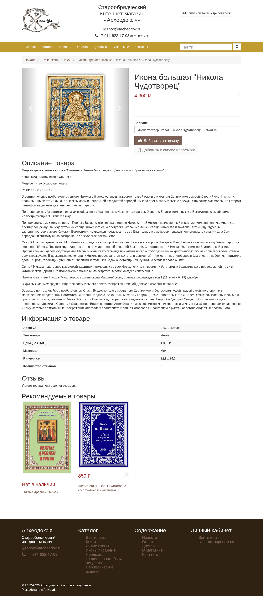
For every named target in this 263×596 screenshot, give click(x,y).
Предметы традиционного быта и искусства (106, 558)
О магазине (121, 46)
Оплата (82, 46)
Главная (31, 46)
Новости (65, 46)
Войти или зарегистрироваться (208, 13)
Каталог (48, 46)
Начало (30, 60)
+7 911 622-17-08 (114, 35)
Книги (91, 541)
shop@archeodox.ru (124, 29)
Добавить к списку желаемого (168, 150)
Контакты (141, 46)
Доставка (100, 46)
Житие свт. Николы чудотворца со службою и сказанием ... (102, 487)
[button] (30, 107)
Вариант (140, 123)
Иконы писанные (101, 550)
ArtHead (49, 589)
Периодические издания (99, 569)
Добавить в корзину (161, 140)
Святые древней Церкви (40, 491)
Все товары (96, 537)
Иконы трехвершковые (95, 60)
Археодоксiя (37, 530)
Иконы (69, 60)
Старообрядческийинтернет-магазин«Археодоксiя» (122, 13)
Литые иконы (49, 60)
